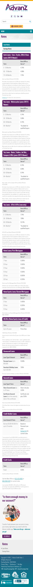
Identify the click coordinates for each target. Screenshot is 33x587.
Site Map (20, 564)
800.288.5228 (6, 481)
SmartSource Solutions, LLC (14, 567)
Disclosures (13, 564)
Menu (8, 31)
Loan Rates (6, 45)
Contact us (4, 97)
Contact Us (23, 431)
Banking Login (18, 26)
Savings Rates (7, 49)
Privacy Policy (4, 564)
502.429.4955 (19, 479)
